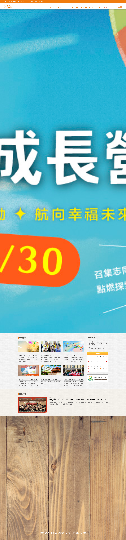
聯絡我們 (121, 7)
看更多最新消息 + (103, 338)
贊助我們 (105, 7)
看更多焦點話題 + (103, 394)
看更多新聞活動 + (80, 338)
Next (118, 171)
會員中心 (97, 7)
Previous (7, 171)
